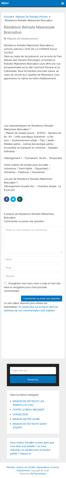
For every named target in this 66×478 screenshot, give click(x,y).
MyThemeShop (38, 473)
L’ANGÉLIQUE (20, 414)
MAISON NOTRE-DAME (26, 419)
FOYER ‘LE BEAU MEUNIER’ (28, 409)
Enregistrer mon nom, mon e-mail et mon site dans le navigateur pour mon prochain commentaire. (32, 287)
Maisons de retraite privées (22, 38)
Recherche (33, 379)
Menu (5, 3)
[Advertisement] (27, 102)
